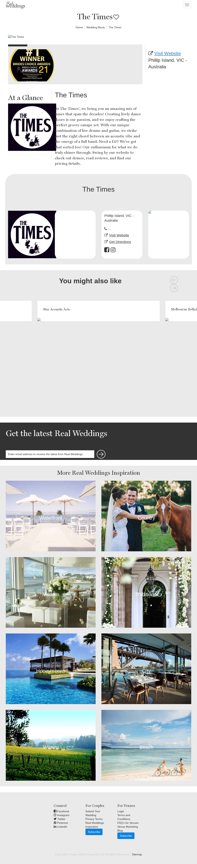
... (109, 229)
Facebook (62, 811)
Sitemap (137, 854)
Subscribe (94, 831)
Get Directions (120, 242)
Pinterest (62, 822)
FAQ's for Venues (128, 822)
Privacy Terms (94, 819)
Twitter (61, 819)
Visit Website (167, 53)
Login (120, 811)
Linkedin (61, 826)
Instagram (62, 815)
